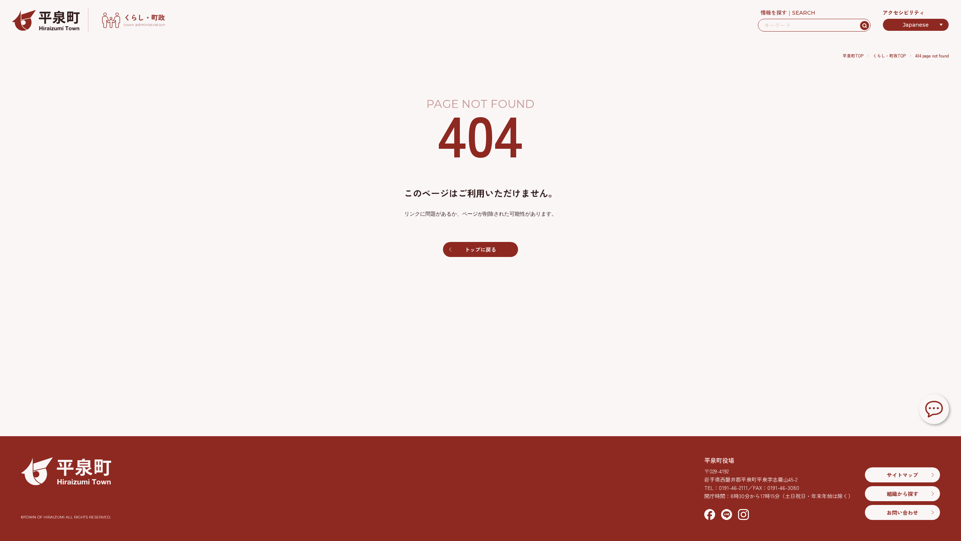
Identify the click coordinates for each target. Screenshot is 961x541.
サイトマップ (902, 475)
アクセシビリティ (904, 12)
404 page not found (932, 56)
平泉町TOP (853, 56)
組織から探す (902, 493)
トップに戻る (480, 249)
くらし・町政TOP (889, 56)
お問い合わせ (902, 512)
